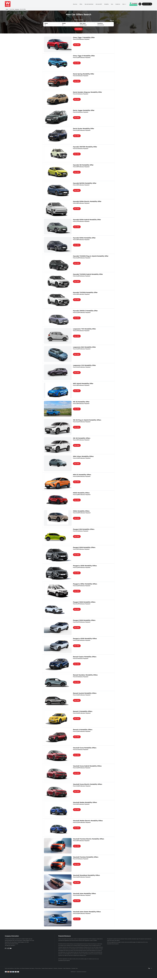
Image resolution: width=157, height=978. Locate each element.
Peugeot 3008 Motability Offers (84, 602)
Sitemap (55, 968)
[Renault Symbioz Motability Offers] (58, 682)
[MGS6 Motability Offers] (58, 518)
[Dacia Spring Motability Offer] (58, 81)
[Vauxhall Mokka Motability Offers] (58, 809)
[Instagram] (9, 948)
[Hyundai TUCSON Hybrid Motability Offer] (58, 281)
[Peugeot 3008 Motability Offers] (58, 609)
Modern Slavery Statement (47, 968)
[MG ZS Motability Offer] (58, 408)
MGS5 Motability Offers (81, 493)
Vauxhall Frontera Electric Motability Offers (88, 839)
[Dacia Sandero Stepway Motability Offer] (58, 99)
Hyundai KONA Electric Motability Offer (87, 201)
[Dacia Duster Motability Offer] (58, 135)
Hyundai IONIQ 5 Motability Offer (85, 311)
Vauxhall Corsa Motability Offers (84, 748)
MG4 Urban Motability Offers (83, 456)
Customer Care (75, 968)
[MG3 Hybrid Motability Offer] (58, 390)
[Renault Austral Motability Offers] (58, 700)
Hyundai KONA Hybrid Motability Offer (87, 219)
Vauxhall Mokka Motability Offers (85, 802)
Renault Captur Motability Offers (84, 657)
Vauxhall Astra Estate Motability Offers (87, 912)
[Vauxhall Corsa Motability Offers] (58, 754)
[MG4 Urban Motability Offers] (58, 463)
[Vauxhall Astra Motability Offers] (58, 900)
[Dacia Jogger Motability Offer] (58, 117)
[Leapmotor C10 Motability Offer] (58, 372)
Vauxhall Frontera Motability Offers (85, 857)
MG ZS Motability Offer (81, 402)
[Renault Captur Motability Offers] (58, 663)
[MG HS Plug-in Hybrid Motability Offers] (58, 427)
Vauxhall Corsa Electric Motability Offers (87, 784)
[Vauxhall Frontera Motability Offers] (58, 864)
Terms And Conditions (9, 968)
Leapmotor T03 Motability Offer (84, 329)
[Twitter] (7, 948)
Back (7, 9)
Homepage (17, 9)
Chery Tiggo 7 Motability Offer (84, 37)
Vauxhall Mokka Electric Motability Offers (88, 821)
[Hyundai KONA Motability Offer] (58, 245)
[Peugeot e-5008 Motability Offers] (58, 645)
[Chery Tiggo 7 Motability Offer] (58, 44)
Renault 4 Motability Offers (82, 729)
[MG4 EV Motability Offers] (58, 481)
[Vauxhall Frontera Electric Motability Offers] (58, 846)
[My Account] (140, 4)
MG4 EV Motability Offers (82, 474)
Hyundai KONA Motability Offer (84, 238)
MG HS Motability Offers (81, 438)
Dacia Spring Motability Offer (83, 74)
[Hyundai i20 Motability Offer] (58, 172)
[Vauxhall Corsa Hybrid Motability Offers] (58, 773)
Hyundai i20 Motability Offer (83, 165)
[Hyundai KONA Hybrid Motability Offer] (58, 226)
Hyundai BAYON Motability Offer (84, 183)
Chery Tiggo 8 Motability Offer (84, 56)
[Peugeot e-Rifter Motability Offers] (58, 591)
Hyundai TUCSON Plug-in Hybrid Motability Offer (90, 256)
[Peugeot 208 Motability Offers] (58, 536)
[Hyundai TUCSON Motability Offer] (58, 299)
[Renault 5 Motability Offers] (58, 718)
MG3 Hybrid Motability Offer (83, 383)
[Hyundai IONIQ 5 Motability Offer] (58, 317)
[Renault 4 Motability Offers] (58, 736)
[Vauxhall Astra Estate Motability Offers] (58, 918)
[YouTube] (11, 948)
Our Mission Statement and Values (27, 968)
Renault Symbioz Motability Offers (85, 675)
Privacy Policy (38, 968)
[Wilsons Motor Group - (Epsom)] (7, 4)
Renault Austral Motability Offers (84, 693)
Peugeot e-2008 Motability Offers (85, 566)
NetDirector (73, 971)
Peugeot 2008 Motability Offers (84, 547)
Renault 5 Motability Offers (82, 711)
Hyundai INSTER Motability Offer (85, 147)
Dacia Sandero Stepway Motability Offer (87, 92)
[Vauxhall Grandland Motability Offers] (58, 882)
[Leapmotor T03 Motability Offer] (58, 336)
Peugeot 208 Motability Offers (83, 529)
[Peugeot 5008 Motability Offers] (58, 627)
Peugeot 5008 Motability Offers (84, 620)
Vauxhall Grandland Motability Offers (86, 875)
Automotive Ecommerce (81, 971)
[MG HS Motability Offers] (58, 445)
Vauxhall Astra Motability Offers (84, 893)
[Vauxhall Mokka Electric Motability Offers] (58, 827)
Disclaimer (60, 968)
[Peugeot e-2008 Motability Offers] (58, 572)
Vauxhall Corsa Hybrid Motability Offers (87, 766)
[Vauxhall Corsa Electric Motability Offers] (58, 791)
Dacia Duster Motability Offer (83, 128)
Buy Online (17, 968)
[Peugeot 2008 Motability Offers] (58, 554)
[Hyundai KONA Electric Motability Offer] (58, 208)
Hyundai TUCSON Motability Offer (85, 292)
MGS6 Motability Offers (81, 511)
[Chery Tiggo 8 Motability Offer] (58, 62)
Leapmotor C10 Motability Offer (84, 365)
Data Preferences (66, 968)
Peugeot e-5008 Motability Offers (85, 638)
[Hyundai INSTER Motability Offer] (58, 153)
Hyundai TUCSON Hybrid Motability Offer (88, 274)
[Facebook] (5, 948)
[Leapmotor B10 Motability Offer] (58, 354)
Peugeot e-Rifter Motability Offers (85, 584)
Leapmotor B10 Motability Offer (84, 347)
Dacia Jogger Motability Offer (83, 110)
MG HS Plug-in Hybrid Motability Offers (87, 420)
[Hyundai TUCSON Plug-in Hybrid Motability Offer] (58, 263)
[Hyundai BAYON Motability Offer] (58, 190)
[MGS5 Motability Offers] (58, 499)
